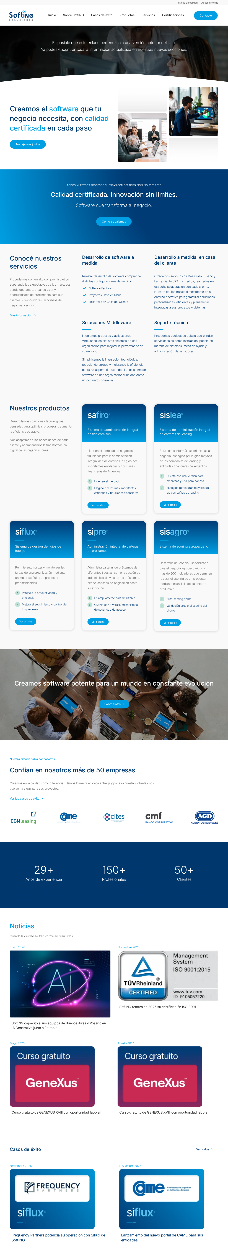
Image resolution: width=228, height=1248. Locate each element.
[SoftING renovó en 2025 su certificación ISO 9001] (168, 953)
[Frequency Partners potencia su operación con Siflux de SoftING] (52, 1171)
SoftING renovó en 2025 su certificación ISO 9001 (157, 1007)
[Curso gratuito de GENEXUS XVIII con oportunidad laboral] (52, 1049)
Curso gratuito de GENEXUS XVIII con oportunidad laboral (56, 1112)
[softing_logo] (21, 11)
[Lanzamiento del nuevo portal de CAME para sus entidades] (161, 1171)
